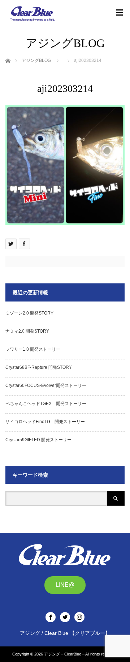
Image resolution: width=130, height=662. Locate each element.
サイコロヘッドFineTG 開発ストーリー (45, 421)
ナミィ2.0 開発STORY (27, 331)
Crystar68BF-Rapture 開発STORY (38, 367)
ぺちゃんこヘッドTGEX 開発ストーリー (45, 403)
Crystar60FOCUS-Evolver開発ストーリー (45, 385)
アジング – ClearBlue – (64, 654)
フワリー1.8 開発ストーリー (32, 349)
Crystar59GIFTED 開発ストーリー (38, 439)
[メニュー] (119, 12)
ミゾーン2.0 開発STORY (29, 313)
